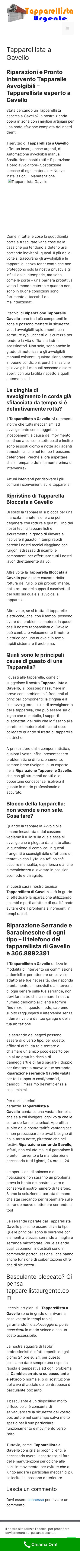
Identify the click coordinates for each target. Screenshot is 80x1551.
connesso (36, 1500)
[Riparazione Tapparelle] (40, 13)
